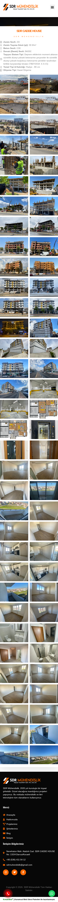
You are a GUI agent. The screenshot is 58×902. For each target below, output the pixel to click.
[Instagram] (6, 872)
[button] (52, 7)
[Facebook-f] (23, 872)
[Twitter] (14, 872)
